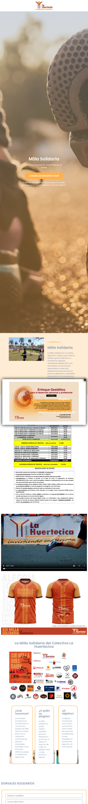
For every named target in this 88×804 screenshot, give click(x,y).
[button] (11, 351)
